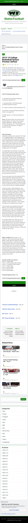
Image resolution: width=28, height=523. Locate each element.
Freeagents (5, 416)
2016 (4, 478)
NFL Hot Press (6, 430)
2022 (4, 461)
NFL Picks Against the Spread (19, 31)
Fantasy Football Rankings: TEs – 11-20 (13, 1)
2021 (4, 464)
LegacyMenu (3, 28)
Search (23, 399)
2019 (4, 469)
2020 (4, 467)
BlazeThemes (11, 520)
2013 (4, 486)
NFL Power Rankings (8, 318)
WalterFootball (14, 18)
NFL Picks (5, 313)
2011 (4, 492)
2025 (4, 453)
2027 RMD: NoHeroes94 (7, 514)
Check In (10, 28)
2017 (4, 475)
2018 (4, 472)
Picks (4, 436)
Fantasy (4, 414)
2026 (4, 450)
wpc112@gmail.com (17, 75)
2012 (4, 489)
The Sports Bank (6, 70)
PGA (4, 433)
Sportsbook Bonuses (6, 33)
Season (4, 439)
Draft (4, 411)
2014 (4, 484)
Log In (14, 4)
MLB (4, 422)
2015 (4, 481)
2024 (4, 455)
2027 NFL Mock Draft (6, 31)
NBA (4, 425)
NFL (3, 54)
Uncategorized (6, 442)
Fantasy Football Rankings (10, 304)
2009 (4, 498)
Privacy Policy (18, 520)
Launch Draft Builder (14, 510)
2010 (4, 495)
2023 (4, 458)
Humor (4, 419)
